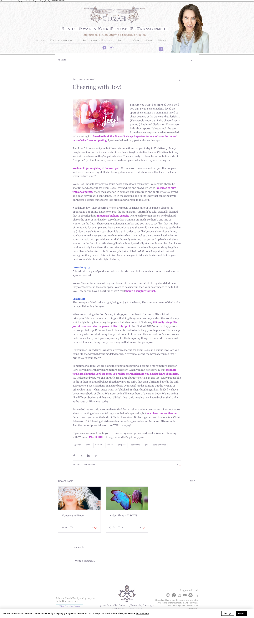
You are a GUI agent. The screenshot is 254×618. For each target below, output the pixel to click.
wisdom (98, 445)
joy (146, 445)
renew (110, 445)
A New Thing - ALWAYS (123, 516)
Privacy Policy (142, 613)
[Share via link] (95, 455)
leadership (135, 445)
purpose (122, 445)
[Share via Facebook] (74, 455)
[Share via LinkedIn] (88, 455)
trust (88, 445)
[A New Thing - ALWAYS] (127, 498)
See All (193, 481)
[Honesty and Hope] (79, 498)
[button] (161, 48)
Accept (241, 613)
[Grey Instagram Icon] (179, 595)
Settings (227, 613)
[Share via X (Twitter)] (81, 455)
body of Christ (159, 445)
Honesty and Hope (73, 516)
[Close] (250, 613)
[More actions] (179, 80)
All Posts (62, 60)
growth (78, 445)
